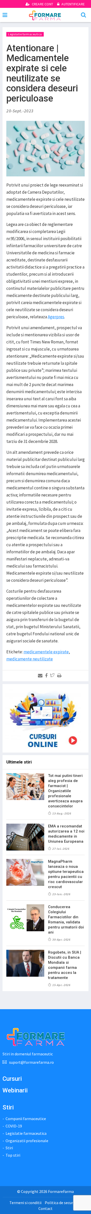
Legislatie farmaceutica (25, 34)
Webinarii (15, 1090)
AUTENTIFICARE (73, 4)
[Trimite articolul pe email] (41, 675)
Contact (45, 1208)
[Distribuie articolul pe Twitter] (53, 675)
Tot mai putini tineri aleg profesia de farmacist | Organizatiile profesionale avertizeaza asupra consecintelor (65, 790)
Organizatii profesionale (27, 1140)
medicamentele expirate (46, 652)
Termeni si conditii (25, 1202)
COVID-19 (14, 1125)
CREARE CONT (42, 4)
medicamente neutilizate (29, 659)
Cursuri (12, 1078)
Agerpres (56, 317)
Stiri (9, 1147)
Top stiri (13, 1155)
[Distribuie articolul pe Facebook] (47, 675)
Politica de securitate (63, 1202)
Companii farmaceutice (26, 1118)
